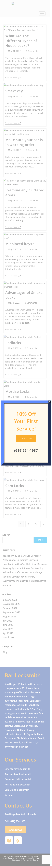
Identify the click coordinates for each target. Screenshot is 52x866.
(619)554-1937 (26, 450)
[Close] (49, 401)
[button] (26, 438)
